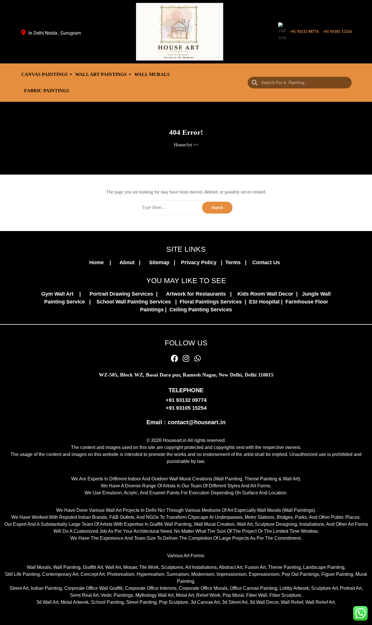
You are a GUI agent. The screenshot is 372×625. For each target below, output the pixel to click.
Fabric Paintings (46, 90)
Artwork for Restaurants (197, 294)
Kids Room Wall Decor (266, 294)
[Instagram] (186, 358)
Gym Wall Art (59, 294)
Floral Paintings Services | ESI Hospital (230, 302)
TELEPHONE (186, 390)
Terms (234, 262)
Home (98, 262)
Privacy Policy (200, 262)
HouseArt (183, 144)
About (128, 262)
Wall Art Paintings (101, 74)
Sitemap (160, 262)
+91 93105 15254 (337, 31)
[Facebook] (174, 358)
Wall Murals (152, 74)
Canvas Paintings (44, 74)
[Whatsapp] (197, 358)
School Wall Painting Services (135, 302)
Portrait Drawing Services (122, 294)
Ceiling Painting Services (199, 309)
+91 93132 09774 (304, 31)
